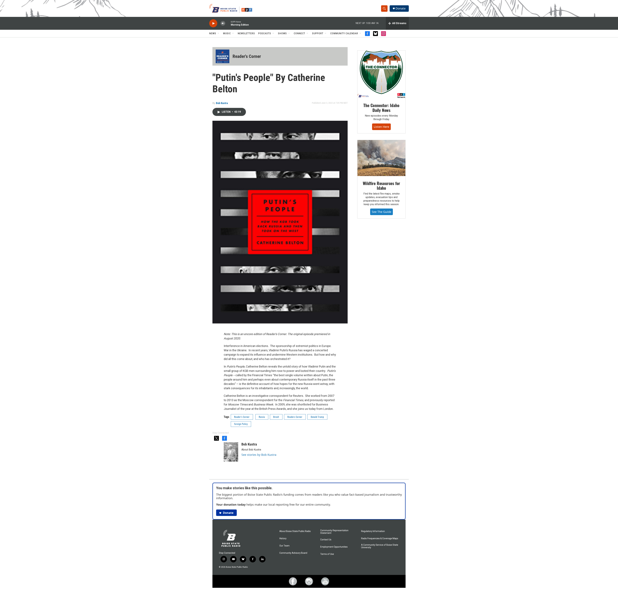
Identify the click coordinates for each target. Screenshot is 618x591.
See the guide (381, 212)
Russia (262, 416)
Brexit (276, 416)
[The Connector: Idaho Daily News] (381, 74)
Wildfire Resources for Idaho (381, 185)
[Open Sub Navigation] (218, 33)
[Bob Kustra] (231, 452)
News (212, 33)
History (282, 538)
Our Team (284, 546)
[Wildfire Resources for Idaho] (381, 158)
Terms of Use (327, 554)
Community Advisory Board (293, 553)
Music (227, 33)
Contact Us (325, 539)
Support (317, 33)
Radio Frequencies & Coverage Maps (379, 538)
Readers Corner (294, 416)
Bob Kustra (222, 103)
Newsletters (246, 33)
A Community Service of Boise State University (379, 546)
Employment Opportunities (334, 547)
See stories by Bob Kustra (258, 455)
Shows (282, 33)
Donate (401, 8)
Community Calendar (344, 33)
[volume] (223, 23)
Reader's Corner (247, 56)
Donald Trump (317, 416)
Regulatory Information (373, 531)
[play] (213, 23)
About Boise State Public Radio (295, 531)
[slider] (228, 23)
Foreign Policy (241, 424)
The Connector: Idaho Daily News (381, 107)
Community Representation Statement (334, 531)
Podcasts (264, 33)
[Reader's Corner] (222, 56)
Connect (299, 33)
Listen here (381, 127)
